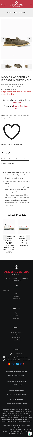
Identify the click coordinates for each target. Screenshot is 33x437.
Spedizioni (17, 335)
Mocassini (22, 12)
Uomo (16, 313)
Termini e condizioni (16, 332)
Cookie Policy (16, 340)
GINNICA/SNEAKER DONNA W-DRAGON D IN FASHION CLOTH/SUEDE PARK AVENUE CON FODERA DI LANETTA (9, 244)
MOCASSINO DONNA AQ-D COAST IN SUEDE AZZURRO (24, 241)
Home (9, 12)
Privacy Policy (16, 337)
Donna (15, 12)
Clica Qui (21, 417)
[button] (3, 39)
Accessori (16, 318)
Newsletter (16, 299)
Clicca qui (19, 385)
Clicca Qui (16, 102)
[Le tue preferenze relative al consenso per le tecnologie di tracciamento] (30, 434)
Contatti (16, 296)
